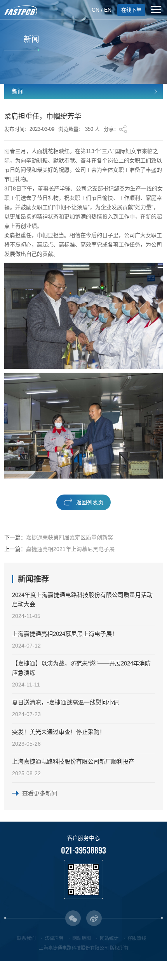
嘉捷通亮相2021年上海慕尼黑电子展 (70, 549)
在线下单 (131, 10)
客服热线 (136, 938)
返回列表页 (89, 502)
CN (95, 10)
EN (107, 10)
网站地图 (81, 938)
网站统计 (109, 938)
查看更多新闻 (39, 793)
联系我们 (26, 938)
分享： (111, 129)
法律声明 (54, 938)
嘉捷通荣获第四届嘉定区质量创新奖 (69, 537)
